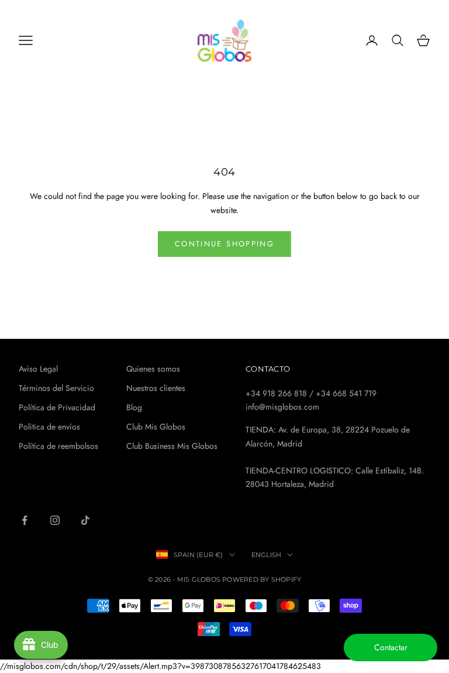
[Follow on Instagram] (55, 520)
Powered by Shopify (261, 579)
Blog (134, 407)
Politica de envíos (49, 426)
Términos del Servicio (56, 388)
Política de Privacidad (57, 407)
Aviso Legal (38, 369)
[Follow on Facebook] (24, 520)
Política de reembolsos (58, 446)
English (266, 555)
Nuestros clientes (155, 388)
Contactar (390, 647)
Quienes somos (153, 369)
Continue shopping (224, 243)
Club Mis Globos (155, 426)
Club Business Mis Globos (171, 446)
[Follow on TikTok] (85, 520)
